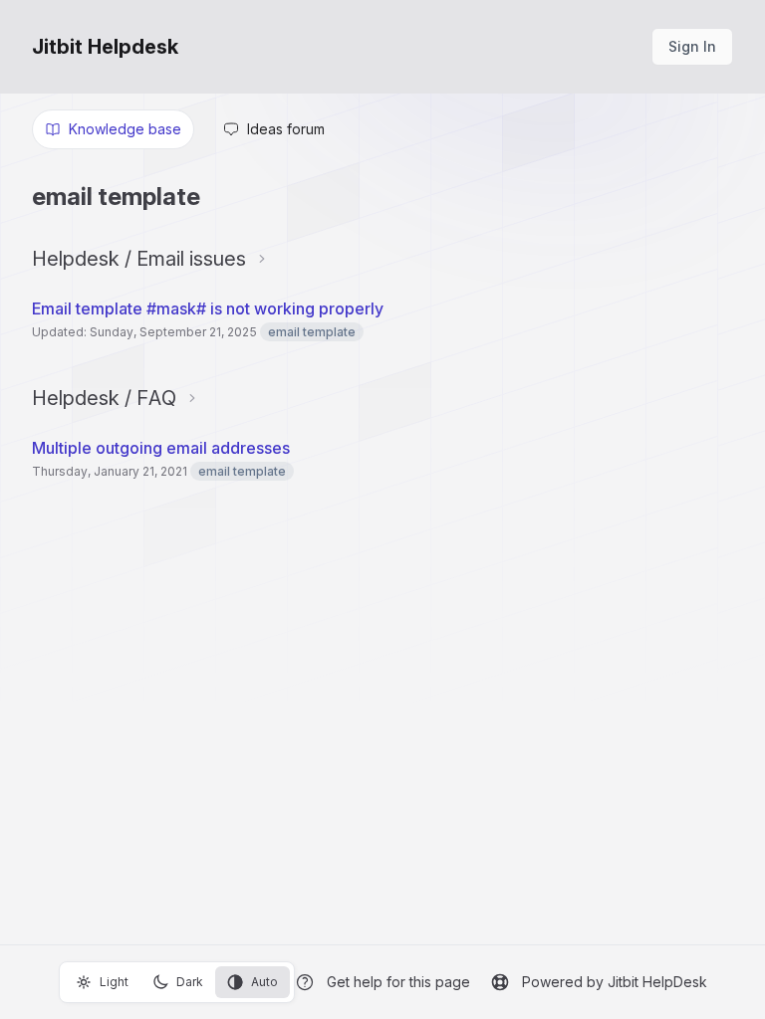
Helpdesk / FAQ (104, 398)
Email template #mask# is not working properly (207, 308)
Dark (189, 981)
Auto (264, 981)
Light (114, 981)
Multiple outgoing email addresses (161, 448)
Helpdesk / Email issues (139, 259)
